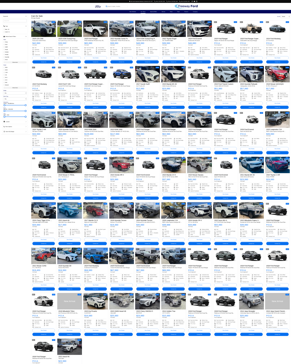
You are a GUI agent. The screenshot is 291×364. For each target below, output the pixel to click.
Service (163, 11)
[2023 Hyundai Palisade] (251, 74)
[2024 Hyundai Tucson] (147, 210)
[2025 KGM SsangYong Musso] (69, 29)
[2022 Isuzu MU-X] (225, 210)
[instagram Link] (197, 1)
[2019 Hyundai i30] (69, 256)
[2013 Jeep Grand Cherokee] (277, 301)
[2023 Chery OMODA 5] (147, 301)
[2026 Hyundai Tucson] (69, 119)
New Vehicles (133, 11)
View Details (44, 57)
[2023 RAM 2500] (95, 119)
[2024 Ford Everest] (199, 29)
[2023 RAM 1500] (121, 119)
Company (195, 11)
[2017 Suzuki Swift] (147, 74)
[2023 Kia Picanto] (95, 301)
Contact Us (43, 62)
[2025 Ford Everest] (121, 256)
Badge (4, 90)
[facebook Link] (192, 1)
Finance (186, 11)
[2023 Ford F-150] (69, 74)
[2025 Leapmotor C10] (277, 119)
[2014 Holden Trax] (173, 301)
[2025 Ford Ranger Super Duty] (251, 29)
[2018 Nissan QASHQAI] (277, 74)
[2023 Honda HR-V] (121, 165)
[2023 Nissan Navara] (199, 165)
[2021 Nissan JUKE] (43, 256)
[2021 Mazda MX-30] (251, 165)
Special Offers (153, 11)
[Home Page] (98, 6)
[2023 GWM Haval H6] (121, 301)
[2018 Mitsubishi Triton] (69, 301)
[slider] (4, 105)
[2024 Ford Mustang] (277, 29)
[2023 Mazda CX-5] (173, 165)
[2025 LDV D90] (43, 29)
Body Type (5, 96)
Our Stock (143, 11)
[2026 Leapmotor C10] (173, 210)
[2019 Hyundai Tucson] (121, 210)
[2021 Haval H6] (69, 210)
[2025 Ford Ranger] (95, 29)
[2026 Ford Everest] (251, 119)
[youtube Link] (194, 1)
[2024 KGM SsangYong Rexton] (147, 29)
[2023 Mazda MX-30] (173, 74)
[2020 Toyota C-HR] (43, 119)
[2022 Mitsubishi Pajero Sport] (251, 210)
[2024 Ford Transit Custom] (225, 74)
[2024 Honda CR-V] (199, 210)
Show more (15, 62)
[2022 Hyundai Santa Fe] (121, 29)
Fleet (178, 11)
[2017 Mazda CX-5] (95, 210)
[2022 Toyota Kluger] (173, 29)
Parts (171, 11)
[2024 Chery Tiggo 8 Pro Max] (43, 210)
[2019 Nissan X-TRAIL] (69, 165)
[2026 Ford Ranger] (199, 74)
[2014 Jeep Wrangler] (251, 301)
